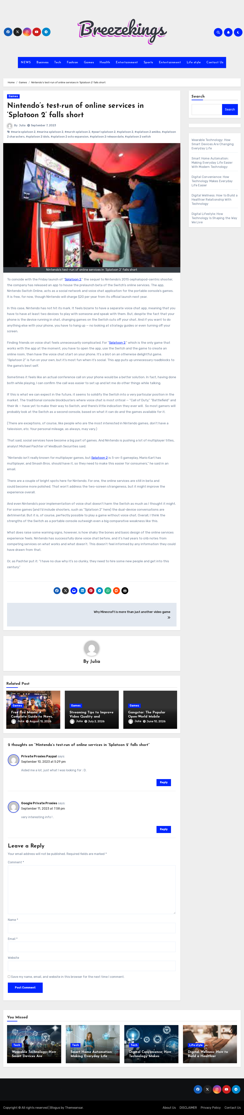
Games (89, 62)
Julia (22, 125)
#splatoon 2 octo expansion (69, 136)
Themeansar (74, 1107)
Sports (148, 62)
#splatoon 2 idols (37, 136)
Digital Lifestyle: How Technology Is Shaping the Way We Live (214, 218)
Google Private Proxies (39, 803)
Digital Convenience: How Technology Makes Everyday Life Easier (212, 181)
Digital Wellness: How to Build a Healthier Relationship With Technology (215, 200)
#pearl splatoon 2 (104, 132)
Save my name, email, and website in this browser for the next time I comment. (67, 977)
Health (105, 62)
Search (198, 97)
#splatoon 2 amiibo (148, 132)
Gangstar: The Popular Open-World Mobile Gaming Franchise (146, 717)
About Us (169, 1107)
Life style (194, 62)
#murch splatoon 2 (77, 132)
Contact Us (214, 62)
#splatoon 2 (125, 132)
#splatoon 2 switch (138, 136)
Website (13, 958)
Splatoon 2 (73, 279)
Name (13, 920)
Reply (164, 782)
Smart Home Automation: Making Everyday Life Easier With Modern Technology (212, 163)
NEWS (26, 62)
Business (42, 62)
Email (13, 939)
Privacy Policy (211, 1107)
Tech (57, 62)
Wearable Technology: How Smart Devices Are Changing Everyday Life (213, 144)
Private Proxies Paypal (39, 756)
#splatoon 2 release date (107, 136)
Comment (16, 862)
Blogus (55, 1107)
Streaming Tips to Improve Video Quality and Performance (91, 717)
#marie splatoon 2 (23, 132)
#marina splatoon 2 (50, 132)
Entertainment (127, 62)
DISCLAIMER (188, 1107)
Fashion (72, 62)
